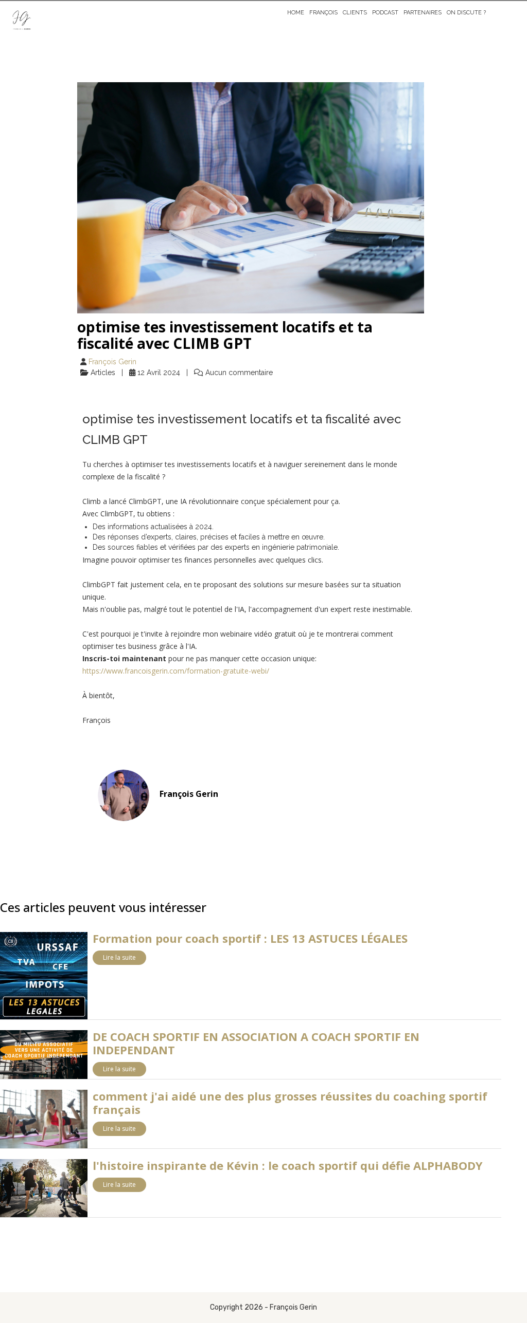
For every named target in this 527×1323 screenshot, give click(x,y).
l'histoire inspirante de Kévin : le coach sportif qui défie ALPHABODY (288, 1165)
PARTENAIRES (422, 12)
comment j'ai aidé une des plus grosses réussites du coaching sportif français (290, 1102)
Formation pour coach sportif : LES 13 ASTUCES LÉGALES (250, 938)
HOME (295, 12)
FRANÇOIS (323, 12)
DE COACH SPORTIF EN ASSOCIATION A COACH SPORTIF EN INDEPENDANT (256, 1043)
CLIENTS (355, 12)
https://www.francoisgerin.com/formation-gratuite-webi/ (175, 671)
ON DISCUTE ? (466, 12)
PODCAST (385, 12)
